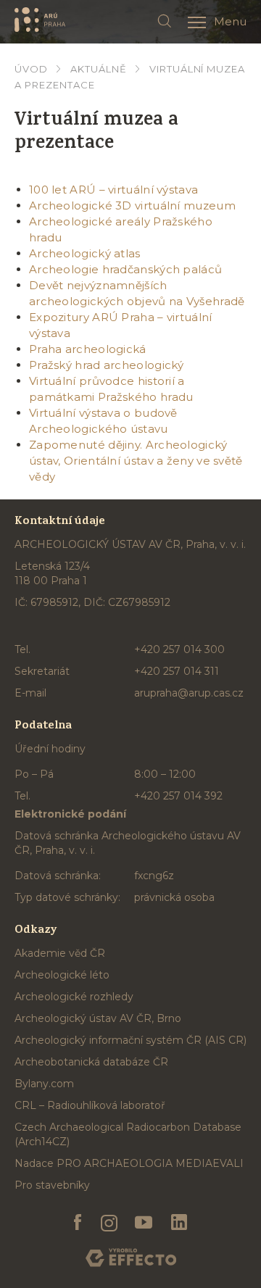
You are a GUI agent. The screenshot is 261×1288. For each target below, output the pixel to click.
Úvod (31, 69)
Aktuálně (98, 69)
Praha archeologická (87, 349)
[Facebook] (78, 1222)
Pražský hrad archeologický (106, 365)
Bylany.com (44, 1083)
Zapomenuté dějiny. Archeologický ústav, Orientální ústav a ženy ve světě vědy (136, 460)
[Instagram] (108, 1223)
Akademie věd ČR (59, 953)
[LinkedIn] (179, 1223)
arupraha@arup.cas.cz (189, 692)
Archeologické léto (61, 974)
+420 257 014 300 (179, 649)
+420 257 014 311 (176, 671)
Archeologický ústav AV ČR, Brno (97, 1018)
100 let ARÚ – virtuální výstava (113, 189)
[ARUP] (39, 19)
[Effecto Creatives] (131, 1257)
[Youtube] (144, 1222)
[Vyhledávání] (164, 21)
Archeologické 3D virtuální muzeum (132, 205)
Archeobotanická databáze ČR (91, 1061)
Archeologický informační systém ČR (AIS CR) (130, 1040)
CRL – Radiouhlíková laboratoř (89, 1105)
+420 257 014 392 (178, 795)
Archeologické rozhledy (73, 996)
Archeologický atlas (85, 253)
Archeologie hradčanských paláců (125, 269)
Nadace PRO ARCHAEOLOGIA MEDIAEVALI (129, 1163)
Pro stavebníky (52, 1185)
